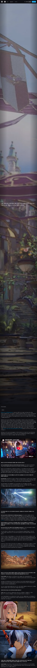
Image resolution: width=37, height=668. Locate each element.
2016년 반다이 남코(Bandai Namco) (7, 412)
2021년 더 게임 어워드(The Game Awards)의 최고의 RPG (12, 428)
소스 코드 (2, 520)
